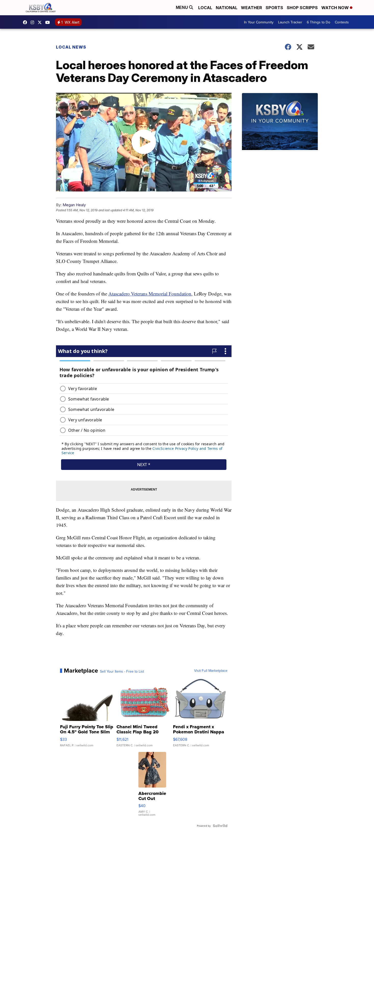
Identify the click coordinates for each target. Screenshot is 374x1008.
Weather (251, 7)
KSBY (41, 22)
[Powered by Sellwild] (220, 825)
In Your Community (259, 22)
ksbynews (26, 22)
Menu (182, 7)
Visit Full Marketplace (210, 670)
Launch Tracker (290, 22)
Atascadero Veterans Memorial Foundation (149, 293)
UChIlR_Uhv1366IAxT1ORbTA (48, 22)
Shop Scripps (302, 7)
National (226, 7)
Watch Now (335, 7)
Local (205, 7)
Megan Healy (74, 204)
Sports (274, 7)
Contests (342, 22)
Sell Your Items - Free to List (122, 671)
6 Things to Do (318, 22)
